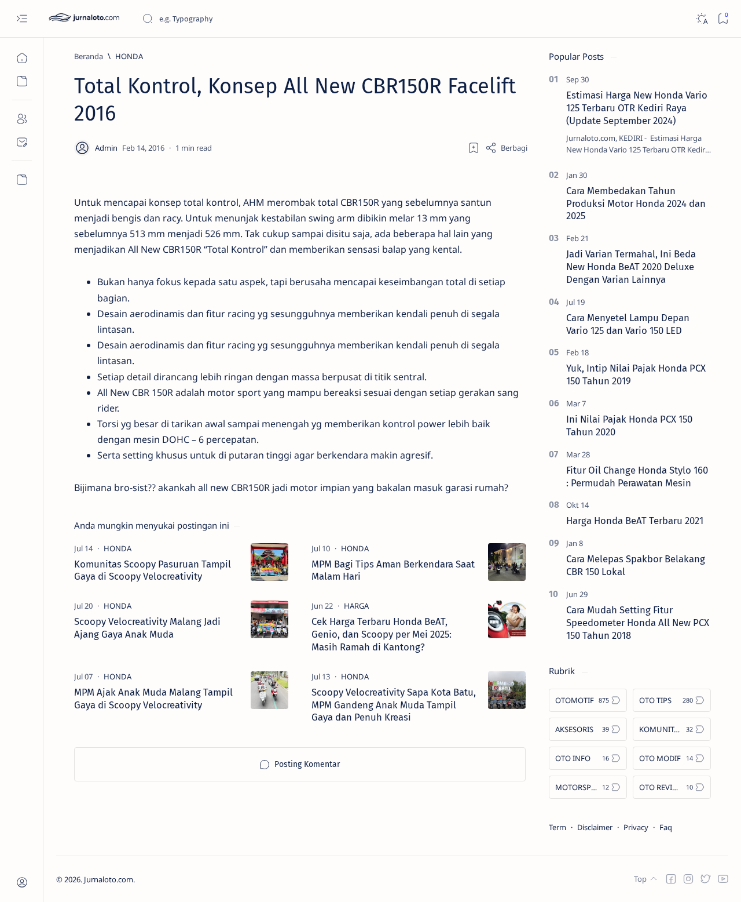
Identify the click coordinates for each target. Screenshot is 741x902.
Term (557, 827)
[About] (22, 118)
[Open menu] (22, 19)
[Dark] (701, 19)
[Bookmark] (723, 19)
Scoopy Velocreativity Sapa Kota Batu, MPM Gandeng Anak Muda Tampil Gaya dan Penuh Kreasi (393, 704)
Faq (665, 827)
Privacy (635, 827)
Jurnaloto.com (108, 879)
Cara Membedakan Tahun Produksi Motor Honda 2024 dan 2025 (636, 203)
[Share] (506, 148)
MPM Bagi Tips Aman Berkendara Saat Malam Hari (393, 570)
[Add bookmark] (473, 148)
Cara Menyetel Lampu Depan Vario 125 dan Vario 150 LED (627, 324)
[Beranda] (22, 58)
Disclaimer (594, 827)
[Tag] (117, 548)
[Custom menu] (22, 179)
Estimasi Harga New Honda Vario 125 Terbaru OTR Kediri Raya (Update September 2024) (636, 107)
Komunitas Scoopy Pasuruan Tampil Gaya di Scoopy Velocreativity (152, 570)
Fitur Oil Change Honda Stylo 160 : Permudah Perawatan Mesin (637, 476)
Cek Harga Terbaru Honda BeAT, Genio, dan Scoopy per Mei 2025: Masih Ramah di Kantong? (381, 634)
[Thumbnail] (269, 562)
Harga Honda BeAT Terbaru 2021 (634, 520)
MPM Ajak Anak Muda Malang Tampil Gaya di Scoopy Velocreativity (153, 698)
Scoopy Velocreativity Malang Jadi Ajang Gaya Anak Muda (147, 628)
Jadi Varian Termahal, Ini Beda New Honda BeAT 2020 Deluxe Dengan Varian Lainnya (631, 266)
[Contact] (22, 142)
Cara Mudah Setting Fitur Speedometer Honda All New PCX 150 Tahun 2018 (637, 622)
